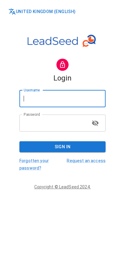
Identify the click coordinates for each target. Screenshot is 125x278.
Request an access (86, 160)
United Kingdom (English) (46, 11)
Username (32, 90)
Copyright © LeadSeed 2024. (62, 186)
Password (32, 114)
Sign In (63, 146)
